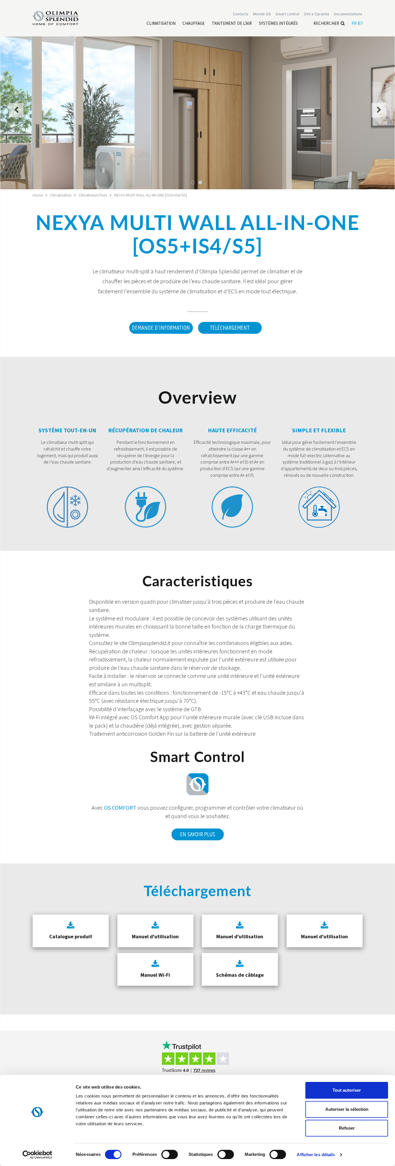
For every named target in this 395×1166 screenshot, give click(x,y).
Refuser (347, 1128)
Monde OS (262, 13)
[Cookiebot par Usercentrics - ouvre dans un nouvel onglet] (37, 1154)
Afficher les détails (316, 1154)
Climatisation (60, 195)
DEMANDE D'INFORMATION (161, 328)
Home (38, 195)
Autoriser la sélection (346, 1109)
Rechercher (326, 23)
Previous (16, 113)
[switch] (169, 1154)
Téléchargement (230, 328)
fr (354, 23)
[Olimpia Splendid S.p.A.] (62, 17)
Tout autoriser (347, 1090)
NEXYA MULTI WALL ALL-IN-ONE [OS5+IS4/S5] (150, 195)
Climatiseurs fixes (93, 195)
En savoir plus (197, 834)
